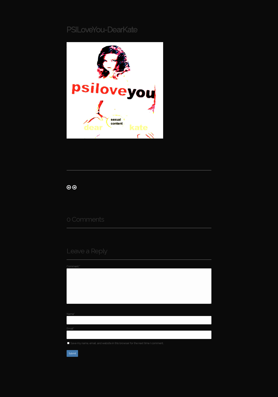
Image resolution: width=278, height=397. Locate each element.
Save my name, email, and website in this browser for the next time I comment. (117, 343)
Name (71, 314)
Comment (73, 266)
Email (70, 328)
